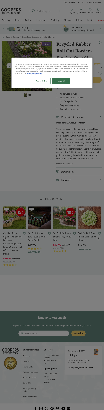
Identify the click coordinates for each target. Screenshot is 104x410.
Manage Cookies (41, 81)
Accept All (61, 81)
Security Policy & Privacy (34, 73)
